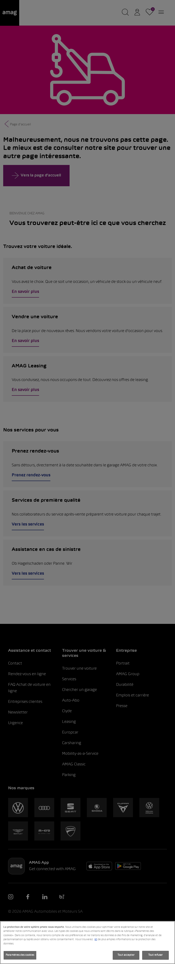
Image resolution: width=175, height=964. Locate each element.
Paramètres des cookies (20, 955)
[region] (87, 942)
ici (96, 939)
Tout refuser (155, 955)
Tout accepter (126, 955)
